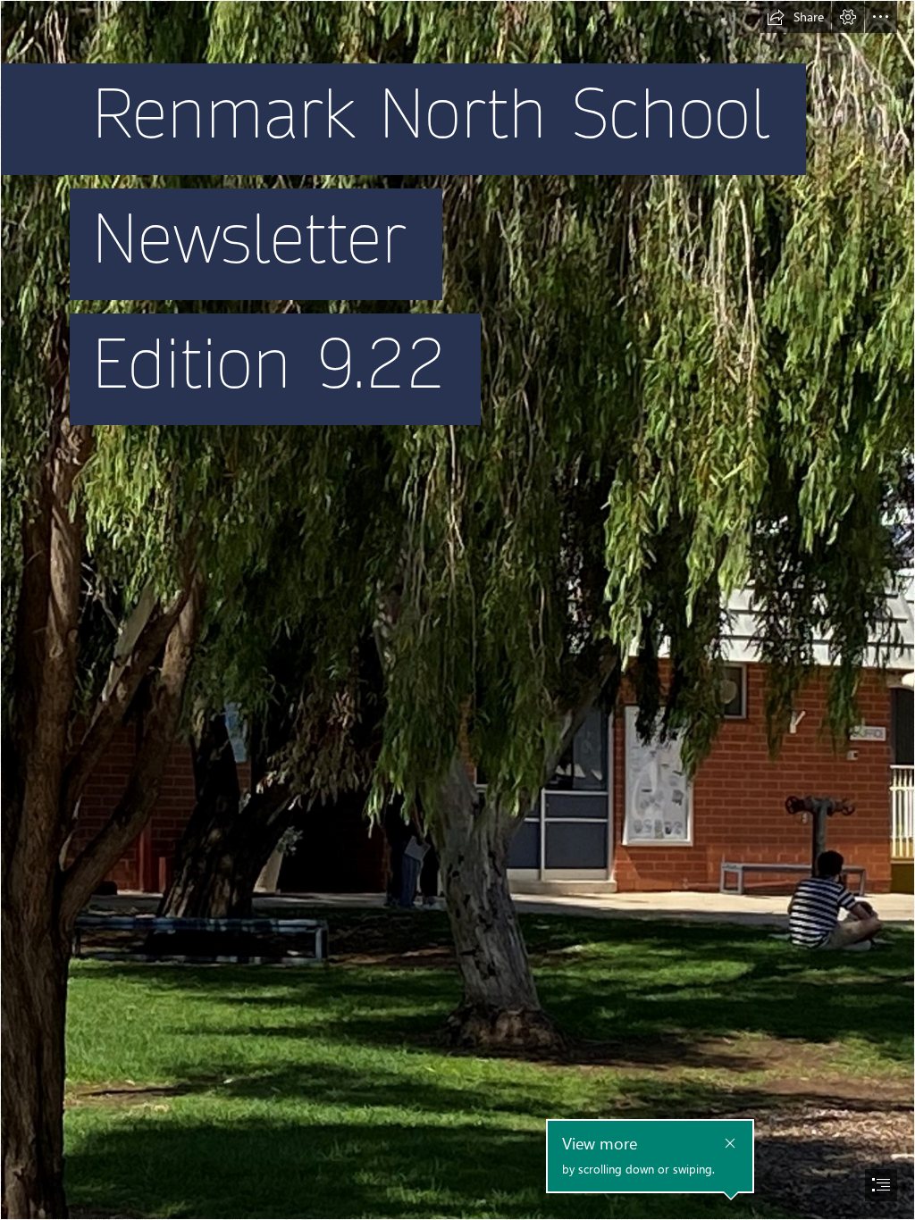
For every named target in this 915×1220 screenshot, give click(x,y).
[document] (457, 610)
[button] (795, 17)
